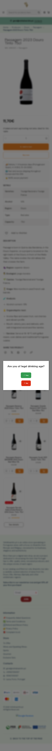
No (27, 383)
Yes (27, 375)
